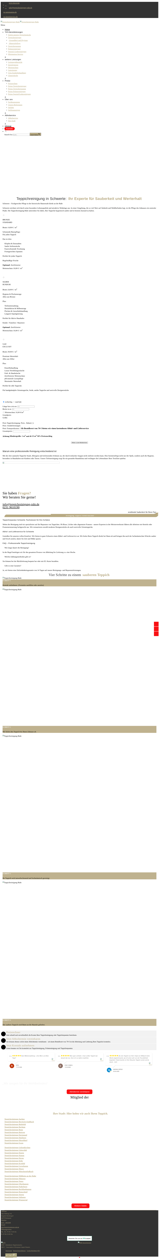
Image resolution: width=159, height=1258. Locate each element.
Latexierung (12, 70)
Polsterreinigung (14, 49)
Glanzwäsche (13, 75)
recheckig (8, 402)
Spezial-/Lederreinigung (17, 51)
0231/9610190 (14, 3)
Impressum (9, 1250)
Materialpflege (14, 43)
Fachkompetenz (14, 102)
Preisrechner (12, 83)
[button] (5, 131)
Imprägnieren (13, 65)
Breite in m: (7, 409)
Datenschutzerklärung (19, 1250)
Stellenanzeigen (14, 110)
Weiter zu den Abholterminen (79, 442)
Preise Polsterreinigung (17, 91)
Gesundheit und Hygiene (18, 40)
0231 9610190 (11, 507)
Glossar (8, 126)
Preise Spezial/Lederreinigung (19, 94)
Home (7, 29)
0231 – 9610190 (6, 1222)
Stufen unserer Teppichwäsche (19, 35)
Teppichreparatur (14, 46)
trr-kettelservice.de (10, 17)
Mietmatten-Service (15, 54)
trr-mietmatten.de (10, 12)
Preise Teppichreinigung (17, 86)
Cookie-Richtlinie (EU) (33, 1250)
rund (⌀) (18, 402)
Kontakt (9, 129)
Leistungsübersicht (15, 62)
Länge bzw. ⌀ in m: (10, 406)
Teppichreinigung (14, 37)
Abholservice (13, 118)
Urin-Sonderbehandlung (17, 73)
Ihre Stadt (11, 121)
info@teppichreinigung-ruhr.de (20, 8)
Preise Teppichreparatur (17, 89)
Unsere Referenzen (15, 105)
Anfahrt (11, 107)
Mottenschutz (13, 67)
